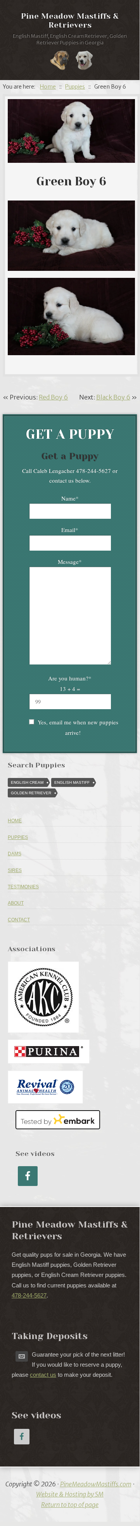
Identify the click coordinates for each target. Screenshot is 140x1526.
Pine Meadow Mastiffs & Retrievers (70, 21)
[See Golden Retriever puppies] (84, 61)
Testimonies (23, 886)
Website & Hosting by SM (70, 1494)
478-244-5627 (29, 1295)
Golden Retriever (31, 793)
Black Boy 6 (113, 397)
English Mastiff (72, 782)
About (16, 903)
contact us (43, 1374)
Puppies (18, 837)
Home (15, 820)
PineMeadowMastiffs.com (95, 1484)
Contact (19, 920)
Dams (14, 853)
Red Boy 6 (53, 397)
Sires (15, 870)
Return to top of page (70, 1505)
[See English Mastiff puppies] (59, 61)
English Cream (27, 782)
